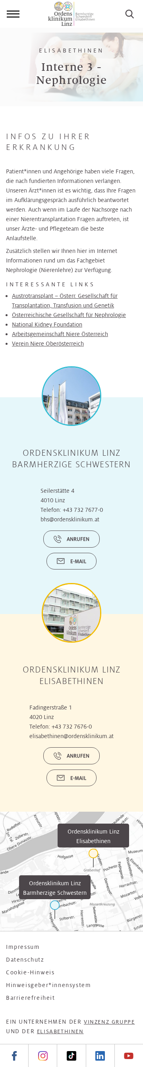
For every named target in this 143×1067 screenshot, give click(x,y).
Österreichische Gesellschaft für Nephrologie (69, 315)
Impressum (23, 946)
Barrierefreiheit (30, 997)
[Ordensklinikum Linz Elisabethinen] (93, 858)
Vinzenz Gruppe (109, 1021)
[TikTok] (71, 1055)
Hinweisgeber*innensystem (48, 985)
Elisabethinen (60, 1031)
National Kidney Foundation (47, 324)
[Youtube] (128, 1055)
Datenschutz (25, 959)
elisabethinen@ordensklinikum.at (71, 736)
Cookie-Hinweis (30, 972)
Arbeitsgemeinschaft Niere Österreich (60, 334)
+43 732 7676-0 (72, 726)
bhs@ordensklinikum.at (70, 519)
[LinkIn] (100, 1055)
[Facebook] (14, 1055)
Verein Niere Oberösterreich (48, 343)
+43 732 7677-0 (83, 509)
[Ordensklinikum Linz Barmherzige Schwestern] (55, 909)
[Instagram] (42, 1055)
